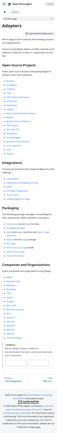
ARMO (9, 277)
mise (8, 232)
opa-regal (23, 247)
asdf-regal (20, 228)
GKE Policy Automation (17, 97)
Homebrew (12, 224)
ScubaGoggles (13, 137)
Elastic (9, 297)
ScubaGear (11, 133)
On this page (10, 18)
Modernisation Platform (18, 121)
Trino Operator (13, 145)
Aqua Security (13, 281)
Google (10, 301)
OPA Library (12, 125)
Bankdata (11, 289)
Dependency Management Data (22, 182)
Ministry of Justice (15, 309)
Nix (8, 243)
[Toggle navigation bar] (4, 4)
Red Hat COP (12, 129)
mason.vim (11, 255)
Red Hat (10, 321)
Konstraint (11, 101)
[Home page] (4, 12)
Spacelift (10, 325)
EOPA (9, 186)
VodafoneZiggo (14, 337)
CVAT (8, 93)
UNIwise (10, 333)
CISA (8, 293)
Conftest (10, 89)
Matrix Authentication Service (21, 113)
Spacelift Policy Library (17, 141)
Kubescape (11, 105)
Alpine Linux (12, 251)
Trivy (8, 149)
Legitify (10, 109)
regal (27, 224)
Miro (8, 313)
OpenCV (10, 317)
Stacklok (10, 329)
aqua (20, 232)
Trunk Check (12, 194)
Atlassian (10, 285)
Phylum (10, 153)
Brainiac (10, 81)
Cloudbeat (11, 85)
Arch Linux (11, 247)
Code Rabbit (12, 178)
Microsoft (11, 305)
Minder (10, 117)
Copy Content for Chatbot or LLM (40, 33)
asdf (8, 228)
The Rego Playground (17, 190)
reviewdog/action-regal (18, 198)
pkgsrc (9, 239)
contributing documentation (17, 413)
